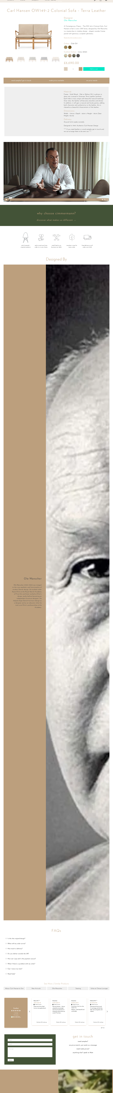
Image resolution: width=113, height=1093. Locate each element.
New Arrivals (36, 988)
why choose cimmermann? (56, 213)
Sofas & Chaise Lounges (99, 988)
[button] (30, 1012)
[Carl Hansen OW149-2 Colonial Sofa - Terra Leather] (33, 35)
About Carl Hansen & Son (14, 988)
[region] (68, 1011)
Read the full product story (73, 37)
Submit (11, 1060)
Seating (78, 988)
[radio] (65, 47)
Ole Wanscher (70, 20)
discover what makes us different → (56, 220)
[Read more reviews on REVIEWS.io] (16, 1017)
